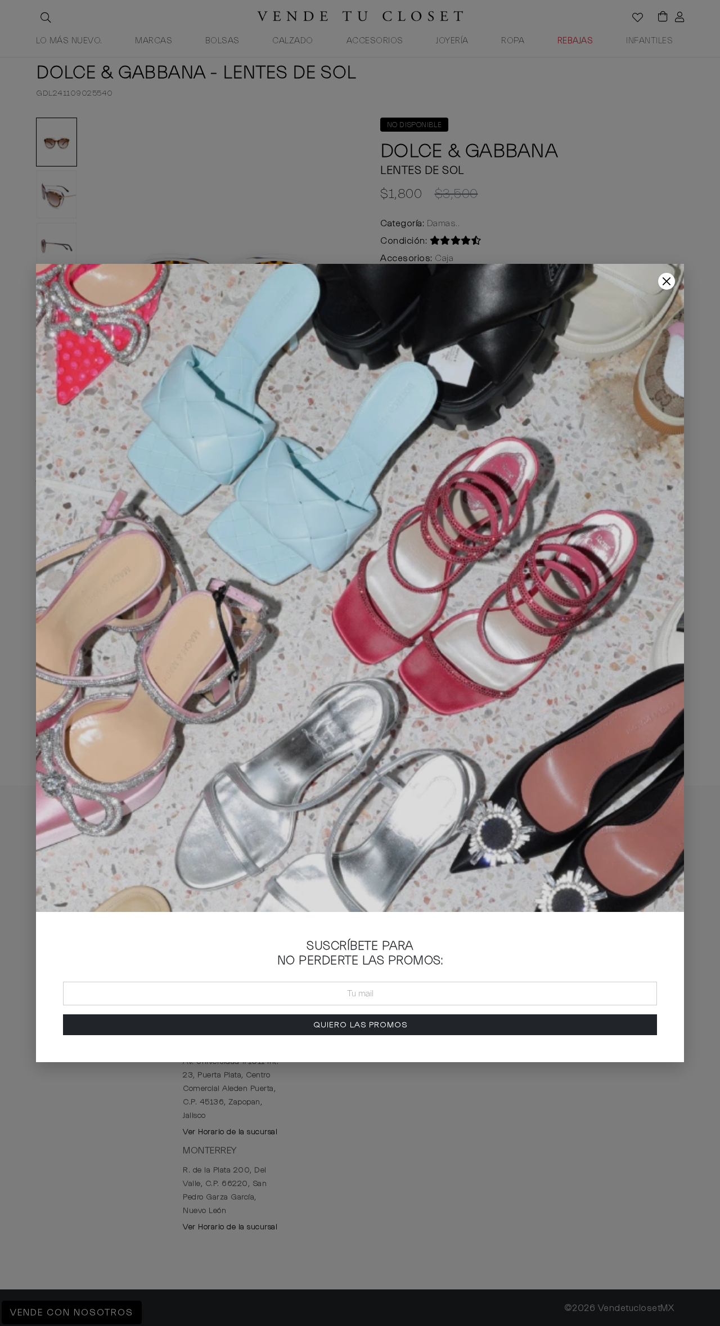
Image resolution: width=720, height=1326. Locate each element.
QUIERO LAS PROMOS (360, 1025)
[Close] (666, 281)
